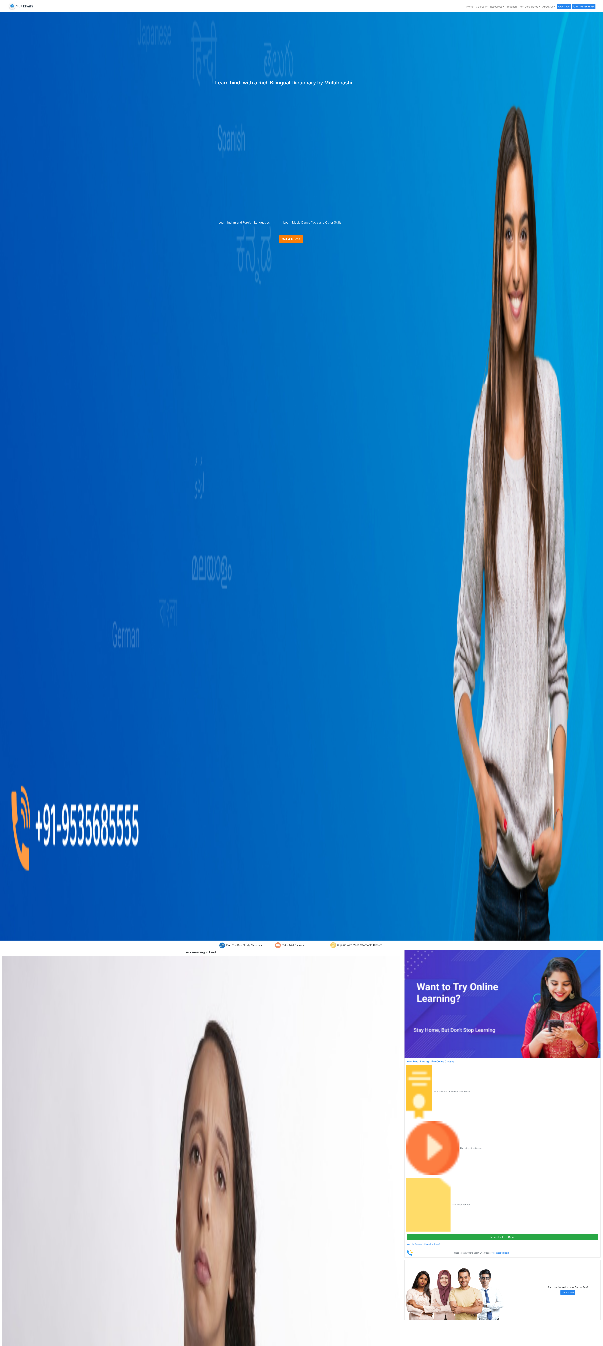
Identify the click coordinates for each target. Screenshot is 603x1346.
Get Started (568, 1292)
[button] (482, 6)
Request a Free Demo (502, 1237)
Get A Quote (291, 239)
